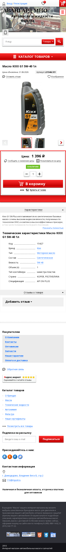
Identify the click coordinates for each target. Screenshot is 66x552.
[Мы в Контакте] (4, 457)
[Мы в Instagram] (20, 457)
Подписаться (51, 439)
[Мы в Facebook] (15, 457)
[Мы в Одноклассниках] (10, 457)
